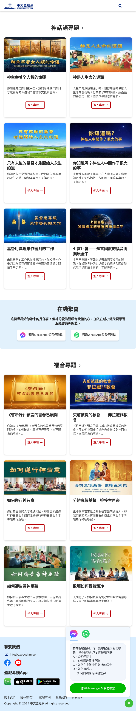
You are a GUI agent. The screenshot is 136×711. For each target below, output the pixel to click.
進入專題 (33, 105)
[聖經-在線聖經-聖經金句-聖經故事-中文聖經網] (21, 6)
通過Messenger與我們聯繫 (98, 688)
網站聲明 (45, 697)
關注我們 (61, 697)
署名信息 (77, 697)
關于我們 (10, 697)
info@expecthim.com (24, 654)
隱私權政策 (27, 697)
